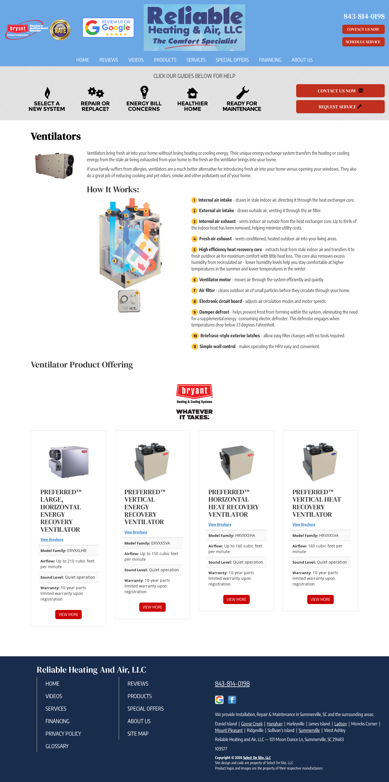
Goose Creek (252, 724)
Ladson (340, 724)
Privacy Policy (63, 733)
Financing (270, 60)
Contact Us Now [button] (363, 29)
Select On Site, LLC (257, 757)
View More (68, 614)
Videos (136, 60)
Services (196, 60)
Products (165, 60)
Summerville (309, 730)
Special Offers (232, 60)
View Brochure (51, 539)
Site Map (138, 733)
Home (82, 60)
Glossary (57, 745)
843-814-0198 (232, 683)
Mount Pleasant (229, 730)
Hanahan (274, 724)
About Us (302, 60)
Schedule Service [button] (363, 42)
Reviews (108, 60)
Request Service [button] (338, 107)
